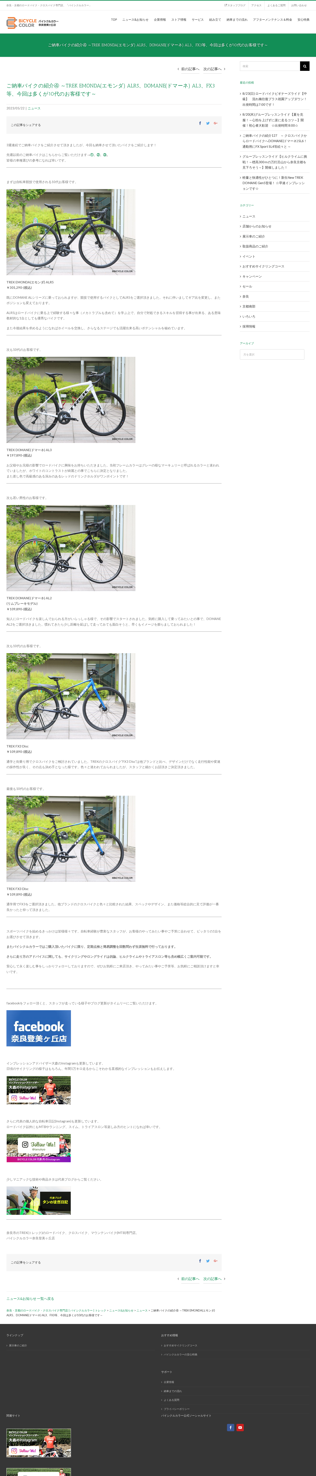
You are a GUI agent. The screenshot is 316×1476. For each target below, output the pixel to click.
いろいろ (248, 316)
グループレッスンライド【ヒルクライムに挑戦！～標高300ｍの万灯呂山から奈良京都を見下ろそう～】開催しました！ (274, 161)
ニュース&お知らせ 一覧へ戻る (30, 1298)
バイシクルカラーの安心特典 (180, 1354)
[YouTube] (240, 1427)
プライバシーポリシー (177, 1409)
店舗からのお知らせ (257, 226)
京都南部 (248, 306)
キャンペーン (252, 276)
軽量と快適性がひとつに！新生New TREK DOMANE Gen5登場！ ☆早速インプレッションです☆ (273, 183)
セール (247, 286)
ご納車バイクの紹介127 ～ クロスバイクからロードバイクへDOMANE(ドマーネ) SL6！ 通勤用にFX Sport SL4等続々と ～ (274, 141)
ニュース (34, 108)
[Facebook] (230, 1427)
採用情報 (248, 326)
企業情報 (169, 1382)
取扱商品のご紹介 (255, 246)
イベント (248, 256)
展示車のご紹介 (253, 236)
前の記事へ (190, 69)
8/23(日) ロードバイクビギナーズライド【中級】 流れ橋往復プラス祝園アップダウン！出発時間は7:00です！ (274, 99)
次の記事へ (212, 69)
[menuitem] (234, 5)
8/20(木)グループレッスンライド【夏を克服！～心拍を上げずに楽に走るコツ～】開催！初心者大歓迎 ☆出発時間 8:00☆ (273, 119)
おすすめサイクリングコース (263, 266)
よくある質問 (171, 1399)
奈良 (245, 296)
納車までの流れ (173, 1391)
